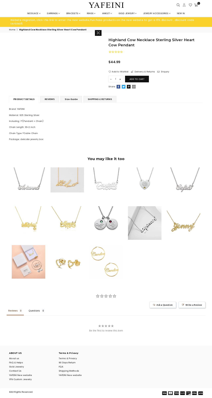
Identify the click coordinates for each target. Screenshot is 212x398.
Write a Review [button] (194, 304)
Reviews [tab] (13, 310)
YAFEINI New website (20, 375)
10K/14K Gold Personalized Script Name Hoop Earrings (106, 255)
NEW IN (181, 13)
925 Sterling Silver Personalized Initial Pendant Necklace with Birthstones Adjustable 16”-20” (106, 216)
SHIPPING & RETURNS (100, 99)
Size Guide (71, 99)
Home (12, 29)
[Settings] (184, 4)
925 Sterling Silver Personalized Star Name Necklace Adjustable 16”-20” (28, 216)
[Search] (178, 4)
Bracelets (72, 13)
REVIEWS (50, 99)
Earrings (52, 13)
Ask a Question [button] (165, 304)
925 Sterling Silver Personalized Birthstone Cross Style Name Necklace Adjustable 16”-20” (67, 216)
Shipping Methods (69, 370)
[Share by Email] (134, 86)
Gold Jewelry (127, 13)
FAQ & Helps (16, 362)
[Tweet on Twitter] (123, 86)
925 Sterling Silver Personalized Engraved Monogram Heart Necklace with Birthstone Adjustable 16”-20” (145, 177)
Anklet (106, 13)
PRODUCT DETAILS (24, 99)
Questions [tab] (34, 310)
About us (14, 358)
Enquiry (164, 71)
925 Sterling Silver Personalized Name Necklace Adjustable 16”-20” (183, 178)
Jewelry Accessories (156, 13)
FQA (61, 366)
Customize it (32, 198)
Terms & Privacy (68, 358)
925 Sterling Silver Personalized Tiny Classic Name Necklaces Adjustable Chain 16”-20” (28, 178)
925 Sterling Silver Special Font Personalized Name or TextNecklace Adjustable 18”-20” (144, 216)
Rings (90, 13)
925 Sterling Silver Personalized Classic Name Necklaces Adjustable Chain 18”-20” (183, 216)
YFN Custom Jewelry (20, 379)
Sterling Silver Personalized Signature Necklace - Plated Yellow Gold (67, 173)
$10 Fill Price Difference (28, 255)
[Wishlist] (190, 4)
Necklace (33, 13)
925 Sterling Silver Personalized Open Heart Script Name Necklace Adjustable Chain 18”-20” (106, 178)
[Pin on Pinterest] (129, 86)
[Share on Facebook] (118, 86)
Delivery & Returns (144, 71)
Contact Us (15, 370)
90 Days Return (67, 362)
